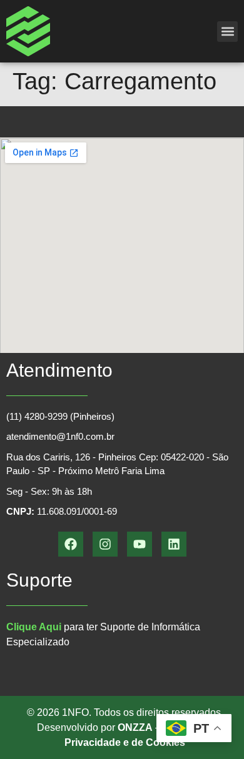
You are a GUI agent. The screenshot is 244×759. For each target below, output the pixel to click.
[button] (227, 31)
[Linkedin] (173, 544)
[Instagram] (105, 544)
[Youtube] (139, 544)
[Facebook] (70, 544)
